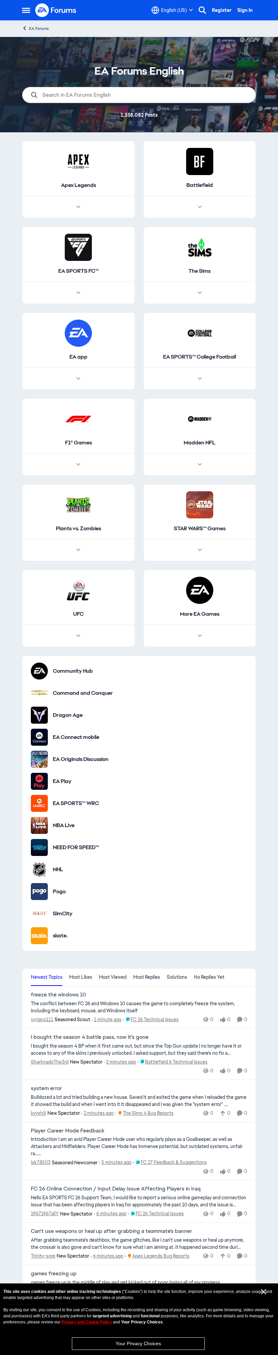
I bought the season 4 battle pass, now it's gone (89, 1037)
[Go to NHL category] (39, 869)
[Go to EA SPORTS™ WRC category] (39, 803)
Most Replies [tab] (146, 977)
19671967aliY (45, 1213)
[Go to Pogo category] (39, 891)
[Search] (202, 10)
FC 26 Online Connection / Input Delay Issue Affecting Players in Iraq (116, 1188)
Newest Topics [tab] (46, 977)
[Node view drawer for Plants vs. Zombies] (78, 550)
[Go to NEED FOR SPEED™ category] (39, 847)
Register (222, 10)
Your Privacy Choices (138, 1343)
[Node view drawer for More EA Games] (200, 636)
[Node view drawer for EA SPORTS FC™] (78, 293)
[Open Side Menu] (26, 10)
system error (46, 1088)
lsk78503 (41, 1162)
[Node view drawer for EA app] (78, 379)
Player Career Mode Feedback (67, 1130)
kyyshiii (38, 1113)
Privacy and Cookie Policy (86, 1322)
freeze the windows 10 (58, 994)
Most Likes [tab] (80, 977)
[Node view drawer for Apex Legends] (78, 207)
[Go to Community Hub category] (39, 671)
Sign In (245, 10)
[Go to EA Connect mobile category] (39, 737)
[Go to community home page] (56, 10)
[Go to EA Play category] (39, 781)
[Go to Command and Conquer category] (39, 693)
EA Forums (39, 28)
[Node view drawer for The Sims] (200, 293)
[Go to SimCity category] (39, 913)
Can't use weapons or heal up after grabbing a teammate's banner (111, 1231)
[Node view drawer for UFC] (78, 636)
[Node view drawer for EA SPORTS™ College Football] (200, 379)
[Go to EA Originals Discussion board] (39, 759)
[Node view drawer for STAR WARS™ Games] (200, 550)
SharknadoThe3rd (49, 1062)
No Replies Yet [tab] (209, 977)
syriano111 (42, 1019)
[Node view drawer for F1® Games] (78, 464)
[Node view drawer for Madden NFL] (200, 464)
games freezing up (54, 1273)
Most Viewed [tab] (112, 977)
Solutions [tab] (177, 977)
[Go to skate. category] (39, 935)
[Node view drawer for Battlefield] (200, 207)
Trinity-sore (43, 1256)
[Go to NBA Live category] (39, 825)
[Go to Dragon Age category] (39, 715)
